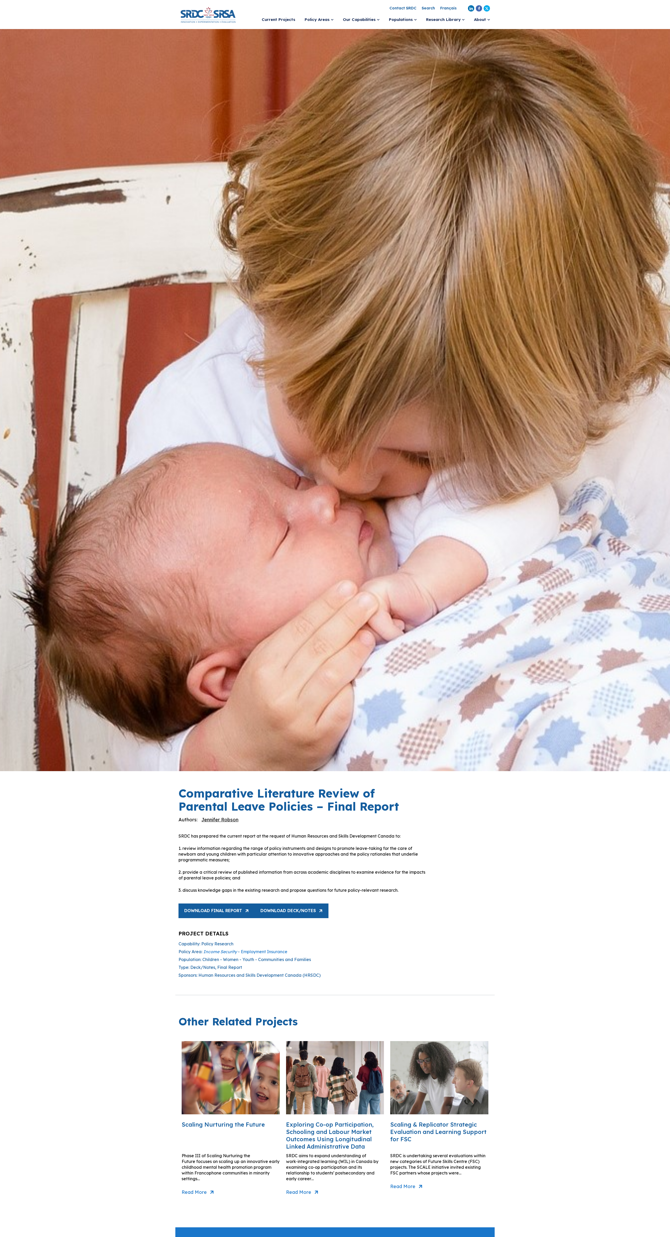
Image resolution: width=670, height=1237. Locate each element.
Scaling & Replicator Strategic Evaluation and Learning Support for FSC (438, 1132)
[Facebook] (479, 8)
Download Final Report (213, 910)
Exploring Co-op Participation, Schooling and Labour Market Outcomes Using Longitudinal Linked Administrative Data (330, 1135)
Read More (194, 1192)
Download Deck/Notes (288, 910)
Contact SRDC (402, 8)
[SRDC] (208, 14)
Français (448, 8)
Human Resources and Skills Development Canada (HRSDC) (259, 975)
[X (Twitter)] (487, 8)
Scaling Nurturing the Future (223, 1124)
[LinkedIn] (471, 8)
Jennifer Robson (220, 820)
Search (428, 8)
